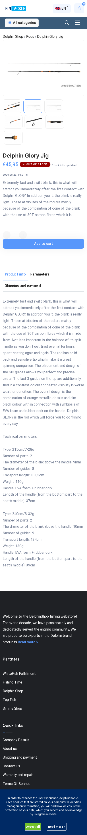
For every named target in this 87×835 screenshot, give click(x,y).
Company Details (16, 740)
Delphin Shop (13, 691)
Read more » (28, 642)
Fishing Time (12, 682)
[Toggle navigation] (77, 23)
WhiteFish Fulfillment (19, 673)
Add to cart (43, 244)
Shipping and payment (20, 757)
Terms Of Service (16, 784)
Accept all (33, 826)
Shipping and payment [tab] (23, 285)
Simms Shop (12, 708)
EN (63, 8)
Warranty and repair (18, 775)
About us (10, 749)
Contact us (11, 766)
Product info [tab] (15, 274)
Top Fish (9, 700)
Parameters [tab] (40, 274)
